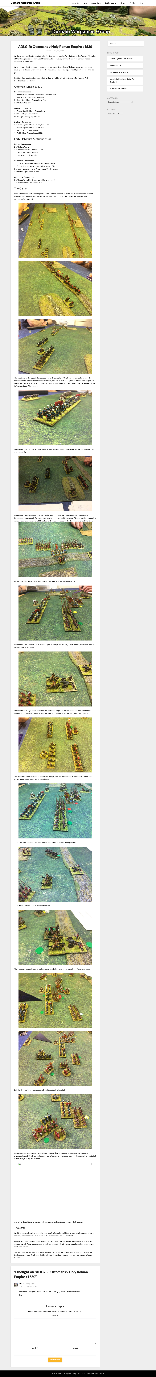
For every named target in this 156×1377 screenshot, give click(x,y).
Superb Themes (98, 1373)
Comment (55, 1316)
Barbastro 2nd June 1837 (119, 89)
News (85, 3)
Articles (132, 3)
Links (142, 3)
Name (34, 1348)
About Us (75, 3)
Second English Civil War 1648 (121, 59)
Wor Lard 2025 (115, 66)
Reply (21, 1295)
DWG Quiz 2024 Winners (119, 72)
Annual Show (96, 3)
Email (76, 1348)
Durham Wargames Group (25, 3)
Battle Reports (110, 3)
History (123, 3)
